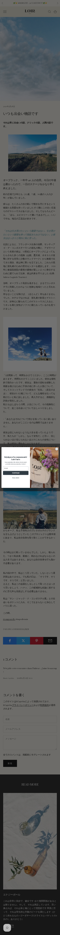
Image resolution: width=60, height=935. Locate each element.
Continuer (16, 473)
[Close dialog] (56, 449)
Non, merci (15, 478)
